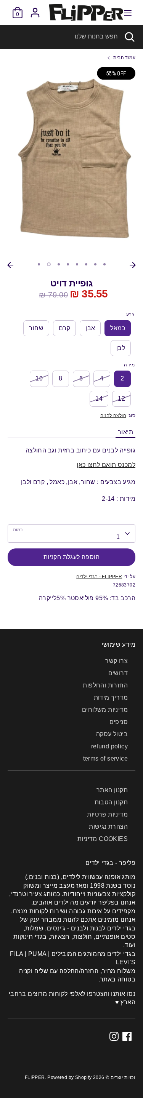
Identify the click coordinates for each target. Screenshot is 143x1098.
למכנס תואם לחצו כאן (106, 465)
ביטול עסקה (112, 734)
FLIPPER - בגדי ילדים (99, 576)
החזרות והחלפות (105, 685)
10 (39, 378)
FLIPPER (35, 1077)
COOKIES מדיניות (102, 839)
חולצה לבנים (113, 415)
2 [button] (49, 264)
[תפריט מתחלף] (127, 13)
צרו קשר (116, 661)
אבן (90, 328)
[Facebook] (127, 1036)
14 (99, 398)
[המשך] (132, 265)
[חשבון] (35, 9)
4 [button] (68, 264)
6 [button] (86, 264)
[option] (71, 163)
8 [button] (104, 264)
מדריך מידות (111, 697)
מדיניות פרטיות (107, 814)
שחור (36, 328)
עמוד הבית (124, 57)
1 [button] (39, 264)
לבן (120, 348)
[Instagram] (114, 1036)
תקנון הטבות (111, 802)
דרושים (118, 673)
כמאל (117, 328)
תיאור (125, 432)
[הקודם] (10, 265)
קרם (64, 328)
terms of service (105, 758)
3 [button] (59, 264)
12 (121, 398)
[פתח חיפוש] (130, 37)
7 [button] (95, 264)
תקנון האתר (112, 790)
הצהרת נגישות (108, 826)
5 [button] (77, 264)
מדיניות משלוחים (105, 709)
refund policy (109, 746)
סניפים (118, 722)
